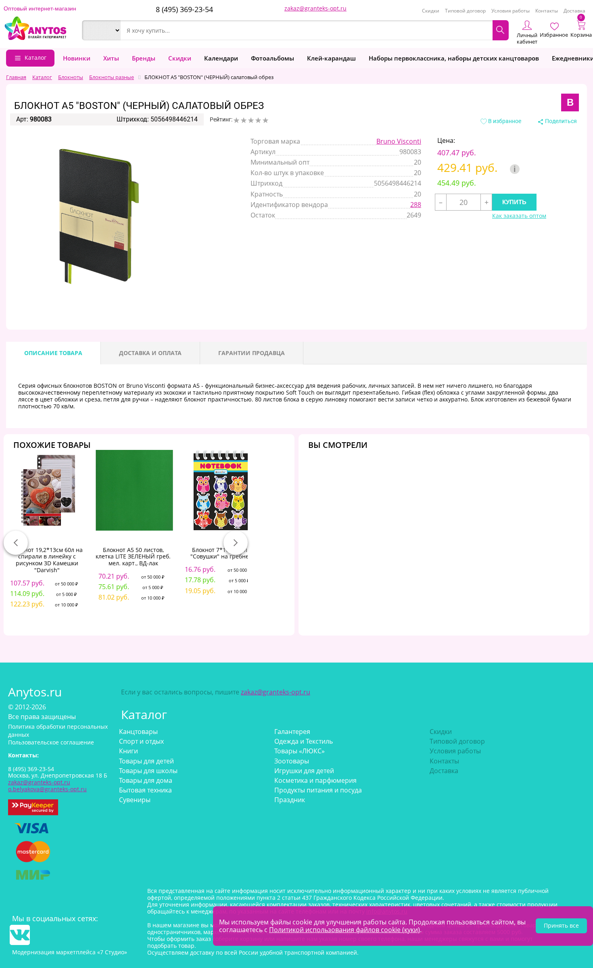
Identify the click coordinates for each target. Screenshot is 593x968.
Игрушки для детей (304, 770)
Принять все (561, 925)
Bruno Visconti (398, 141)
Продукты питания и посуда (318, 790)
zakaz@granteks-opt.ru (315, 8)
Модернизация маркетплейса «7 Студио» (69, 952)
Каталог (35, 57)
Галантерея (292, 731)
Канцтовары (138, 731)
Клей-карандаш (331, 58)
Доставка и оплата (150, 353)
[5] (265, 120)
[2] (243, 120)
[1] (236, 120)
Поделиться (560, 121)
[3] (251, 120)
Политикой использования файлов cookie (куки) (344, 929)
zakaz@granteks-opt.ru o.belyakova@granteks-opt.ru (47, 785)
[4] (258, 120)
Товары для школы (148, 770)
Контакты (546, 10)
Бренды (143, 58)
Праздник (289, 799)
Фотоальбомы (272, 58)
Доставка (574, 10)
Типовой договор (465, 10)
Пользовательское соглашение (51, 742)
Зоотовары (291, 761)
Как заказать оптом (519, 216)
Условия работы (510, 10)
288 (415, 204)
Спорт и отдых (141, 741)
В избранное (504, 121)
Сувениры (134, 799)
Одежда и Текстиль (303, 741)
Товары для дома (145, 780)
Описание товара (53, 353)
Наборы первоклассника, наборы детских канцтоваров (454, 58)
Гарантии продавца (251, 353)
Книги (128, 750)
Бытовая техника (145, 790)
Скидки (430, 10)
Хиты (111, 58)
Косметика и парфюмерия (315, 780)
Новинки (76, 58)
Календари (221, 58)
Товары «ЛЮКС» (299, 750)
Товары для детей (146, 761)
